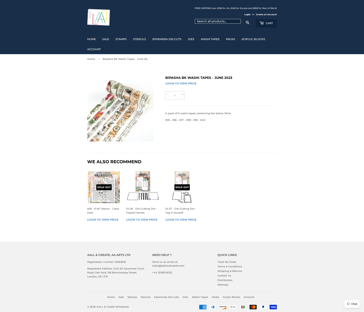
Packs (230, 39)
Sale (105, 39)
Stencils (139, 39)
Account (94, 49)
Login (247, 14)
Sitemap (222, 284)
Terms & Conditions (229, 266)
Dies (191, 39)
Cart (269, 23)
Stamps (121, 39)
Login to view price (180, 83)
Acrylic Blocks (253, 39)
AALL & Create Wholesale (112, 306)
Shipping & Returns (229, 270)
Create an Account (266, 14)
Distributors (224, 280)
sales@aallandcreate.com (168, 265)
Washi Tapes (210, 39)
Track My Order (226, 261)
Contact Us (224, 275)
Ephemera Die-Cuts (166, 39)
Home (91, 39)
